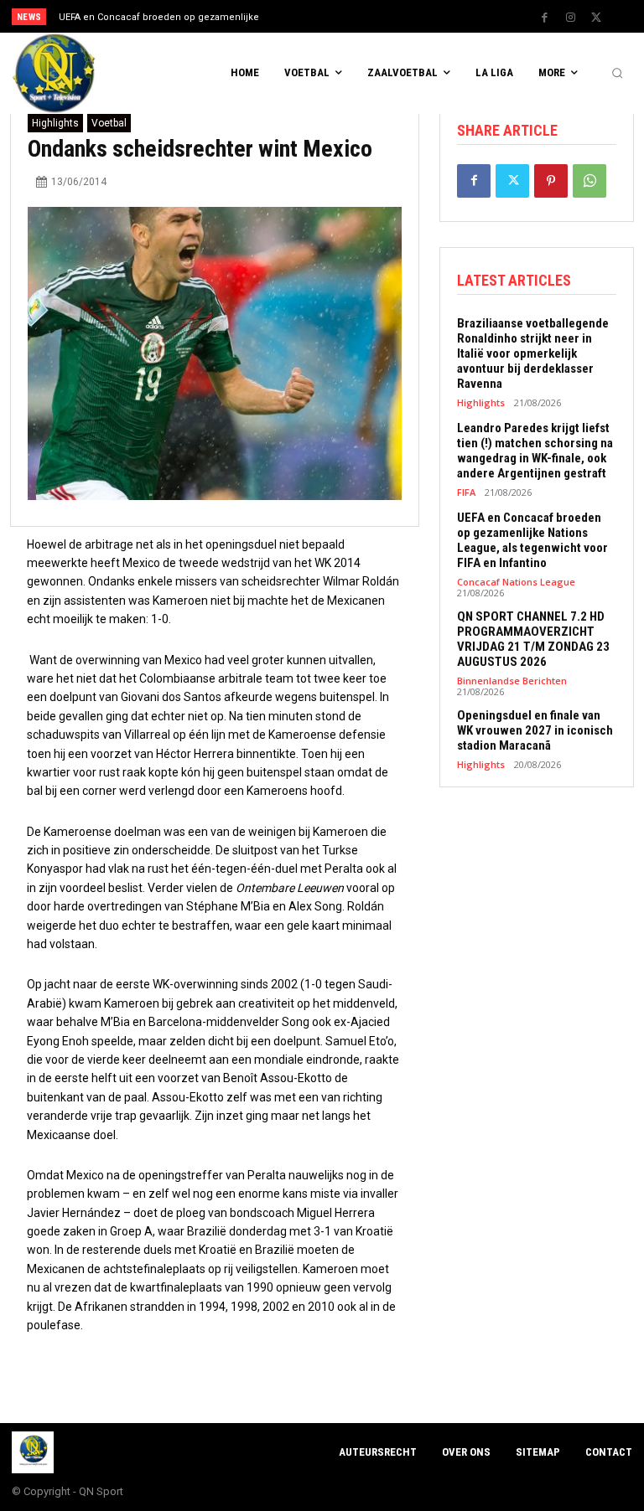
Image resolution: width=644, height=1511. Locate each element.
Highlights (55, 123)
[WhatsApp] (589, 181)
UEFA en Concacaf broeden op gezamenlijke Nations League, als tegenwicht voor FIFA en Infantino (532, 540)
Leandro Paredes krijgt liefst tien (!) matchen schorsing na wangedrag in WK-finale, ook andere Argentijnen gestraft (535, 450)
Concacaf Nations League (516, 581)
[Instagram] (570, 17)
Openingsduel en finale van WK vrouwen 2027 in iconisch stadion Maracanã (535, 730)
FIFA (466, 492)
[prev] (326, 16)
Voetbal (109, 123)
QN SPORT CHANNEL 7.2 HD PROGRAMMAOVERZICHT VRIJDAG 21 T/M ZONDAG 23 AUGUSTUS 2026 (533, 639)
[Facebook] (544, 17)
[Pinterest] (551, 181)
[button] (617, 73)
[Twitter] (596, 17)
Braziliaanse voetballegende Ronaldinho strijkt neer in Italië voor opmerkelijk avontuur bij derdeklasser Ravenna (533, 353)
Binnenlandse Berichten (512, 680)
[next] (353, 16)
